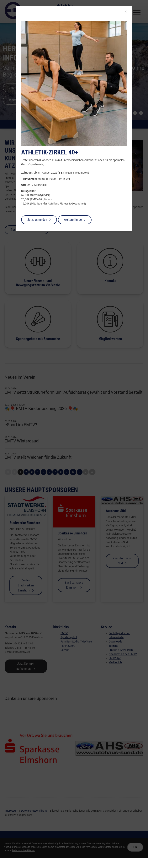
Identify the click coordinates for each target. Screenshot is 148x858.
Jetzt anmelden (37, 220)
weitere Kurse (73, 220)
